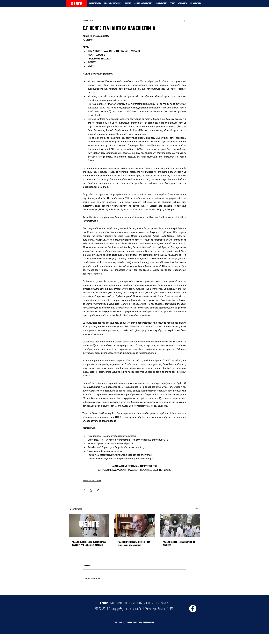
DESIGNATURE (148, 622)
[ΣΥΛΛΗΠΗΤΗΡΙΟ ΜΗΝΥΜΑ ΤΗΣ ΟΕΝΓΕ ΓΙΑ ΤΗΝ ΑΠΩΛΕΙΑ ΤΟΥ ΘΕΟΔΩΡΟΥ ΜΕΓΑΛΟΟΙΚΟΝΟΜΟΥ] (134, 525)
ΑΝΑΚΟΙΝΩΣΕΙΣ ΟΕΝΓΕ (92, 481)
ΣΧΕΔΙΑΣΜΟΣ (138, 622)
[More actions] (184, 20)
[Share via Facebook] (84, 490)
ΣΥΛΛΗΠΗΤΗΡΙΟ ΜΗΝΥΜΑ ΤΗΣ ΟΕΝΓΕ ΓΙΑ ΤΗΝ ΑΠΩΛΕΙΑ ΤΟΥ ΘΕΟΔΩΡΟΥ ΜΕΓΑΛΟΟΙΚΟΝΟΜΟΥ (134, 543)
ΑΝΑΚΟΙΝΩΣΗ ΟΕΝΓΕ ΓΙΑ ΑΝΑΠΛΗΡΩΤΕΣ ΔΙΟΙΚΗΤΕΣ (179, 543)
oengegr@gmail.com (121, 609)
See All (197, 509)
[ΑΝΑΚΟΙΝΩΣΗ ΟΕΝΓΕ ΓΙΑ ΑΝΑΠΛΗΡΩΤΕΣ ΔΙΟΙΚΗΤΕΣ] (180, 525)
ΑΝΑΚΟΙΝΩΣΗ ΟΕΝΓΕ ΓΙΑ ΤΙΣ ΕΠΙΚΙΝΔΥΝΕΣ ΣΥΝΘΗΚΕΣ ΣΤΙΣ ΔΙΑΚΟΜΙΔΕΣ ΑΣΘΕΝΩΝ (89, 543)
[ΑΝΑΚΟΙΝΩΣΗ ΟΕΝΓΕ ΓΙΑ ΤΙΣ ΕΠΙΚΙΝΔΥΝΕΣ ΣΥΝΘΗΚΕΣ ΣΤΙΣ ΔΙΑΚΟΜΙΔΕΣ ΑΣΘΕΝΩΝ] (89, 525)
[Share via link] (97, 490)
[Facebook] (192, 608)
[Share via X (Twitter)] (91, 490)
